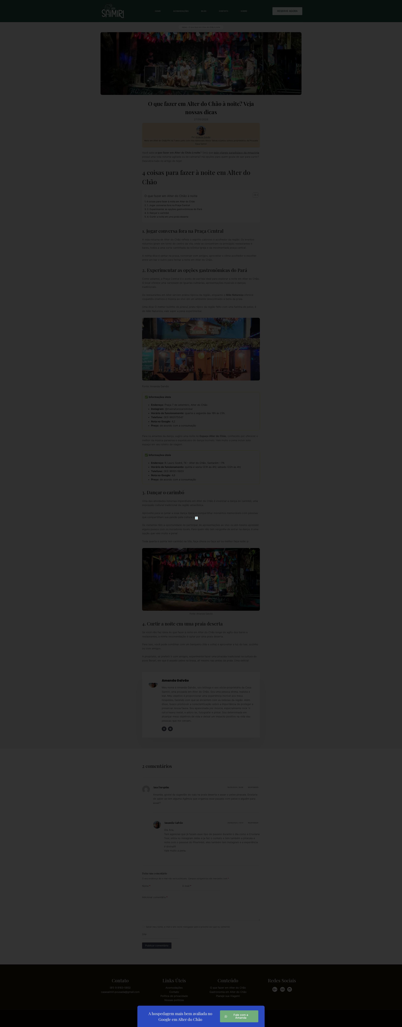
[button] (196, 518)
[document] (201, 513)
